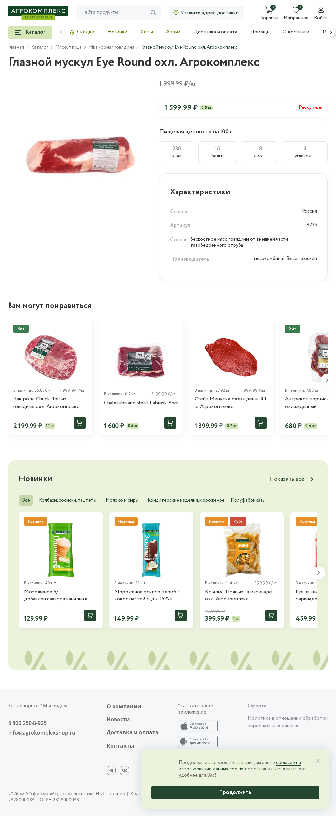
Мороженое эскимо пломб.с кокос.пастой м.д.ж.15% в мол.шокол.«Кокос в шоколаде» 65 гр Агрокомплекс (151, 595)
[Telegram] (111, 770)
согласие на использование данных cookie (240, 765)
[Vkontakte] (124, 770)
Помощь (259, 32)
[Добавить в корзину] (80, 423)
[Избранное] (175, 327)
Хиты (146, 32)
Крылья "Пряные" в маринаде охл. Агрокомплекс (238, 595)
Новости (118, 719)
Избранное (296, 18)
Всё (26, 500)
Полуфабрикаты (248, 500)
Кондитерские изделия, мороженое (186, 500)
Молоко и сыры (122, 500)
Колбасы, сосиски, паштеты (67, 500)
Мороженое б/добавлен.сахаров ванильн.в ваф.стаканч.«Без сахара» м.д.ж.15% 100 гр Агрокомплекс (60, 595)
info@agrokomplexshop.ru (41, 732)
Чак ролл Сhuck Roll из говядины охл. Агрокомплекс (46, 403)
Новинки (117, 32)
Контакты (120, 745)
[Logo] (38, 13)
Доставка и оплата (215, 32)
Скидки (85, 32)
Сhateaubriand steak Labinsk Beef (141, 403)
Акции (173, 32)
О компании (296, 32)
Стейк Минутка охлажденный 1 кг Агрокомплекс (230, 403)
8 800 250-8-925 (27, 723)
